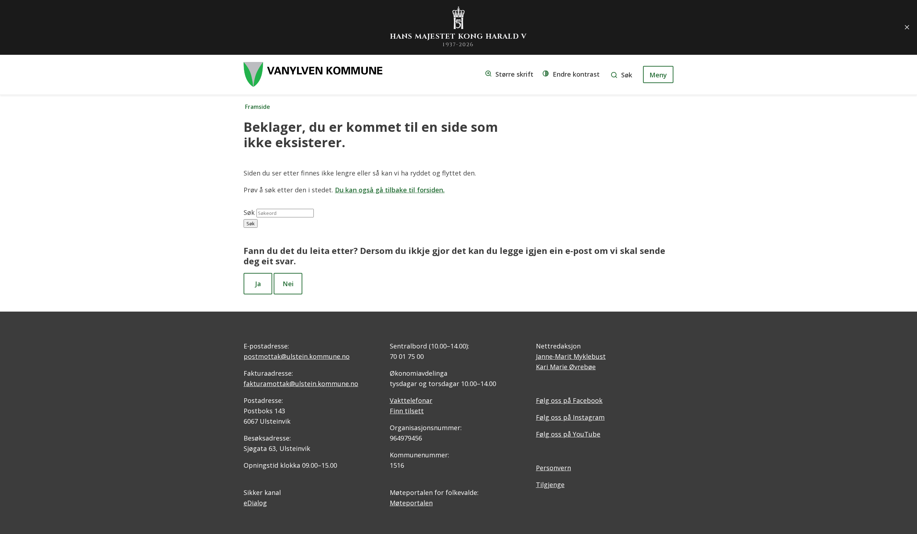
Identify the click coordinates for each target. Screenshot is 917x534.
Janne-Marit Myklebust (571, 356)
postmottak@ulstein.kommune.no (297, 356)
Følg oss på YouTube (568, 434)
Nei (288, 283)
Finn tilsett (407, 410)
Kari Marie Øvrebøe (566, 366)
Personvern (553, 467)
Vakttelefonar (411, 400)
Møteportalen (411, 503)
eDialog (255, 503)
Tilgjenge (550, 484)
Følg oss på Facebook (569, 400)
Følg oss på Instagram (570, 417)
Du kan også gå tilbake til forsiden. (390, 190)
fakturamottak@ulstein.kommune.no (301, 383)
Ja (258, 283)
